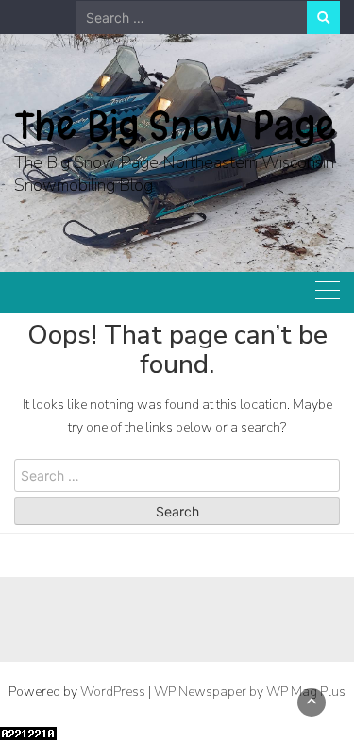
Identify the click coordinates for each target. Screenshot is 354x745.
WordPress (112, 692)
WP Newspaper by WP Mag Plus (250, 692)
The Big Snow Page (175, 125)
